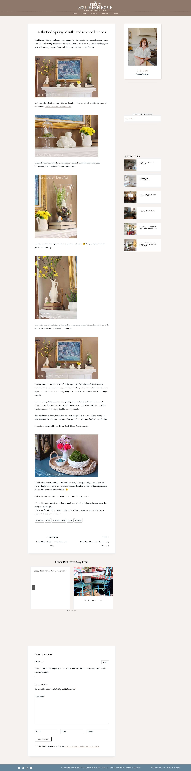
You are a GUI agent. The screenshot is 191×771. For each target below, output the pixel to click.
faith (48, 520)
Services (94, 13)
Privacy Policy (158, 767)
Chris (37, 661)
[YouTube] (31, 768)
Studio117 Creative (133, 767)
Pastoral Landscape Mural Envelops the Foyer (148, 228)
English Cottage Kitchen (146, 163)
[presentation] (93, 581)
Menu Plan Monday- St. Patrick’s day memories (94, 541)
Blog (116, 13)
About (84, 13)
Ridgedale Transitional (145, 179)
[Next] (109, 587)
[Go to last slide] (33, 587)
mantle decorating (59, 520)
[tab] (67, 610)
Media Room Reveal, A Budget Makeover (50, 571)
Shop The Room (174, 767)
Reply (105, 662)
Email (64, 731)
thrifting (78, 520)
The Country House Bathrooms (148, 195)
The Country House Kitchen (148, 211)
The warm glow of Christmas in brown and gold (148, 244)
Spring (70, 520)
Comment (40, 696)
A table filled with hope (93, 600)
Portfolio (106, 13)
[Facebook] (19, 768)
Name (38, 731)
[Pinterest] (23, 768)
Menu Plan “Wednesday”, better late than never (52, 541)
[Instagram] (27, 768)
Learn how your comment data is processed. (82, 746)
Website (90, 731)
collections (39, 520)
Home (75, 13)
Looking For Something (142, 114)
